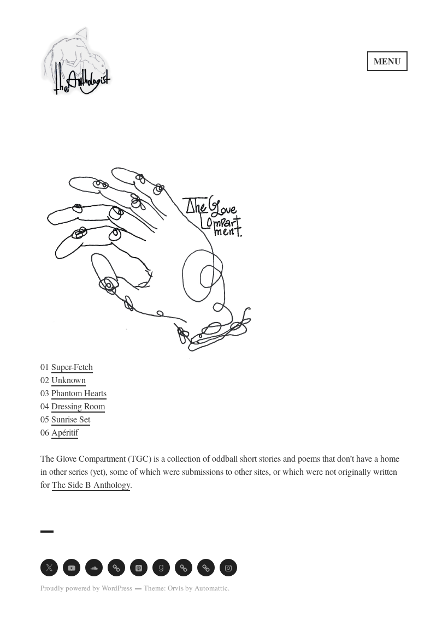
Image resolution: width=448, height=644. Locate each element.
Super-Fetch (72, 366)
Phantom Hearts (79, 392)
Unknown (68, 379)
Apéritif (64, 432)
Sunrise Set (70, 419)
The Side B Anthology (91, 484)
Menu (387, 61)
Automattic (211, 588)
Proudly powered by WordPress (86, 588)
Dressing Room (78, 406)
